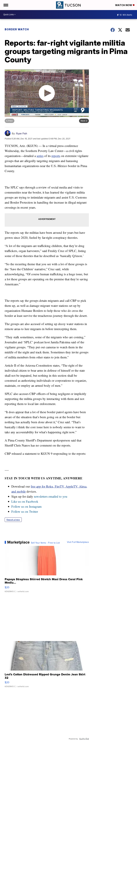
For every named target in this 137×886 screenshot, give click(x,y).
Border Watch (17, 29)
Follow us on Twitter (24, 511)
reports (55, 156)
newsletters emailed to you (50, 496)
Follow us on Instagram (26, 506)
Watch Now (124, 5)
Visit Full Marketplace (78, 542)
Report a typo (13, 519)
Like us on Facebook (24, 501)
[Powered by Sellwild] (84, 739)
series (40, 156)
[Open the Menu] (6, 5)
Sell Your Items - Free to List (45, 543)
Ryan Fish (21, 133)
